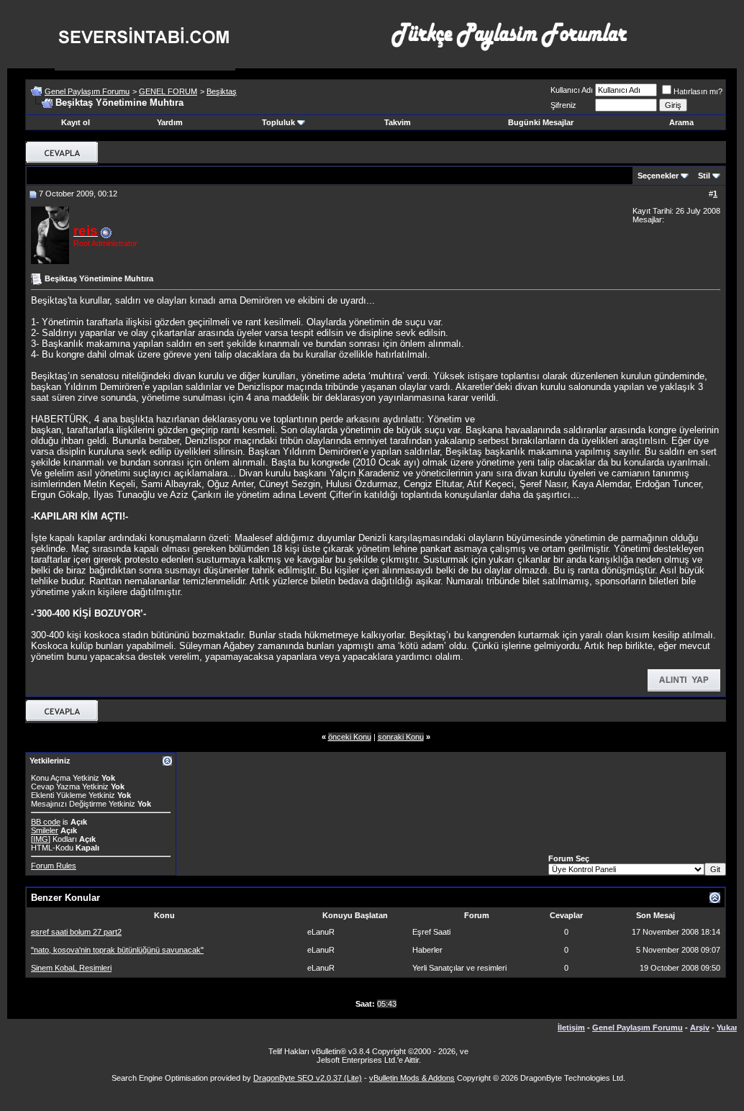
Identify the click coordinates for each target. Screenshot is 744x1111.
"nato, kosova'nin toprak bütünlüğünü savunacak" (117, 950)
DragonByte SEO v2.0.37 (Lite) (307, 1078)
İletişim (571, 1027)
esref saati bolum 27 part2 (76, 932)
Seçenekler (658, 175)
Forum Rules (53, 865)
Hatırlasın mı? (697, 91)
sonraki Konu (401, 737)
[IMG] (40, 839)
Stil (704, 175)
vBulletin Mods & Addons (412, 1078)
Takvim (397, 122)
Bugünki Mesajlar (540, 122)
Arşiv (699, 1027)
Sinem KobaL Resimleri (71, 967)
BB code (45, 821)
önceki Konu (349, 737)
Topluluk (278, 122)
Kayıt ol (75, 122)
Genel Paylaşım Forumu (87, 91)
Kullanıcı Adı (571, 90)
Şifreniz (563, 105)
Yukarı (728, 1027)
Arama (681, 122)
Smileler (44, 830)
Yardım (170, 122)
